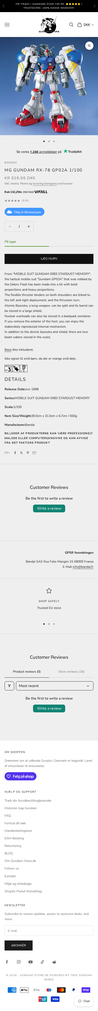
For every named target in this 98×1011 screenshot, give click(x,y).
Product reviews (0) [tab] (27, 671)
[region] (49, 602)
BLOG (9, 853)
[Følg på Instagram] (18, 962)
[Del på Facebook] (15, 453)
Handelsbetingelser (18, 831)
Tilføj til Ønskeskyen (27, 212)
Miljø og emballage (18, 884)
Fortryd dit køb (15, 823)
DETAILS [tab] (15, 379)
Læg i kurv (49, 259)
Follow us (12, 868)
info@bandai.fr (83, 567)
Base (8, 350)
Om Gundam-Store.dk (20, 861)
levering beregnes (45, 184)
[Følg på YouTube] (30, 962)
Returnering (13, 846)
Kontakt (10, 876)
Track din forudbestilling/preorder (28, 800)
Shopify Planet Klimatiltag (23, 891)
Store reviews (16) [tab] (71, 671)
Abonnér (18, 945)
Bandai (11, 162)
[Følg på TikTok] (42, 962)
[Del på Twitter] (21, 453)
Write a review (49, 508)
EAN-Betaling (14, 838)
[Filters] (9, 685)
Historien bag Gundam (21, 808)
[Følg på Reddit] (54, 962)
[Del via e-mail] (34, 453)
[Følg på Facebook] (7, 962)
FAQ (8, 816)
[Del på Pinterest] (28, 453)
